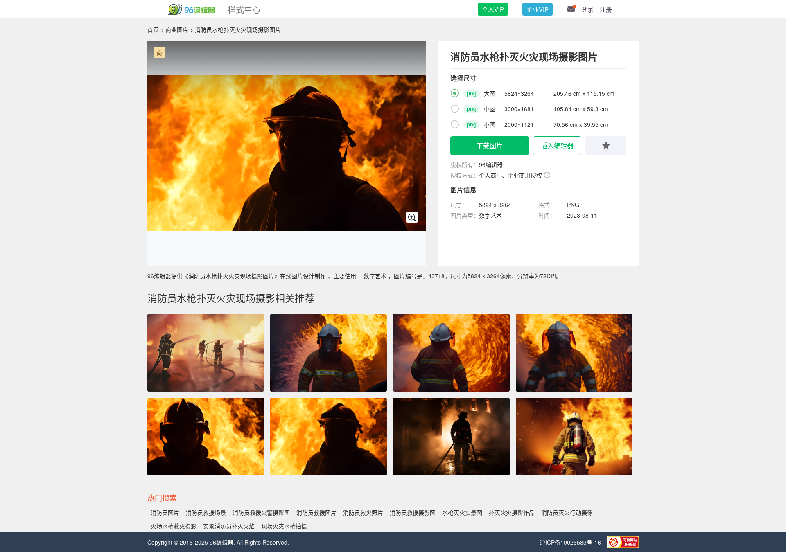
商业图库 (176, 29)
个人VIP (493, 9)
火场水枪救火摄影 (173, 526)
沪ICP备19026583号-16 (571, 542)
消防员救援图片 (316, 512)
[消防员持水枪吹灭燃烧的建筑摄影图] (451, 436)
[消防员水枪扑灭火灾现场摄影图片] (328, 436)
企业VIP (537, 9)
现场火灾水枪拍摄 (284, 526)
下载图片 (490, 145)
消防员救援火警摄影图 (261, 512)
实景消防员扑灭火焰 (229, 526)
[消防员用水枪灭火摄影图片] (205, 436)
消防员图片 (165, 512)
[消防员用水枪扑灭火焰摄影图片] (328, 353)
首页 (153, 29)
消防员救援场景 (206, 512)
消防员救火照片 (363, 512)
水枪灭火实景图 (462, 512)
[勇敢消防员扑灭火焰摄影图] (451, 353)
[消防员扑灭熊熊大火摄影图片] (574, 436)
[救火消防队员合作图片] (205, 353)
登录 (587, 9)
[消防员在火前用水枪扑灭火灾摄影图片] (574, 353)
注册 (606, 9)
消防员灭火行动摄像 (567, 512)
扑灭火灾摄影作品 (512, 512)
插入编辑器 (557, 145)
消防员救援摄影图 (413, 512)
